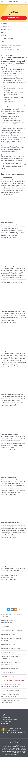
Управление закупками (8, 644)
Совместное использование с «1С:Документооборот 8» (10, 695)
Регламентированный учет (9, 652)
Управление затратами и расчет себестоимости (10, 657)
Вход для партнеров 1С (7, 714)
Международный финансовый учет (11, 630)
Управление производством (9, 668)
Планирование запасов (8, 676)
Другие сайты (4, 723)
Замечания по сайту (6, 721)
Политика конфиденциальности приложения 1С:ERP (10, 701)
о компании (22, 745)
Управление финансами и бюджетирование (8, 621)
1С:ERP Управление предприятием (14, 12)
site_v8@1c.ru (14, 730)
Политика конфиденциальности (9, 719)
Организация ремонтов (8, 672)
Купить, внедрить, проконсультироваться (14, 18)
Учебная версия (5, 716)
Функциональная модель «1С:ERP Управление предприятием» (11, 685)
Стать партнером (5, 717)
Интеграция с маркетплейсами (10, 690)
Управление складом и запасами (10, 648)
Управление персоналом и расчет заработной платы (11, 663)
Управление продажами (8, 634)
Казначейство (5, 626)
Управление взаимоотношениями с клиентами (11, 639)
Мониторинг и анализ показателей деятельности (11, 615)
